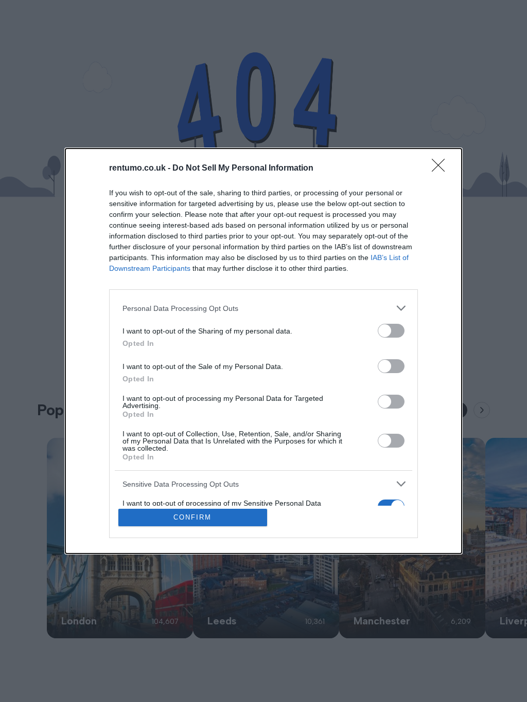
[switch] (391, 331)
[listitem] (263, 308)
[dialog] (263, 351)
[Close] (441, 168)
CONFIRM (192, 517)
